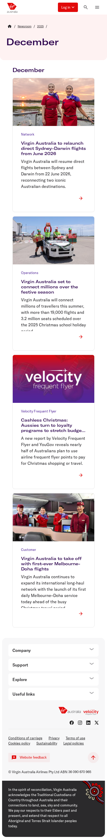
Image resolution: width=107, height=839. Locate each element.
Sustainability (46, 743)
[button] (68, 7)
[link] (24, 26)
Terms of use (75, 738)
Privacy (54, 738)
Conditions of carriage (25, 738)
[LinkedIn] (88, 723)
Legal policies (73, 743)
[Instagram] (80, 723)
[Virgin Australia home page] (12, 7)
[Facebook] (72, 723)
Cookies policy (19, 743)
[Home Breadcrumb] (9, 26)
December (32, 42)
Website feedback (33, 757)
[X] (97, 723)
